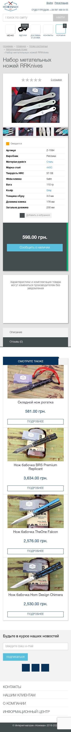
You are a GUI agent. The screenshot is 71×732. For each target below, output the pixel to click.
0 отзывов (56, 80)
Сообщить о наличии (35, 247)
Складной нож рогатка (35, 402)
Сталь (50, 162)
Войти (50, 3)
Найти (60, 18)
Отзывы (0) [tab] (16, 342)
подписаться (15, 657)
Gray (49, 190)
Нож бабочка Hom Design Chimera (35, 595)
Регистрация (61, 3)
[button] (5, 132)
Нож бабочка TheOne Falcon (35, 532)
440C (49, 168)
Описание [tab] (16, 332)
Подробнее (35, 421)
